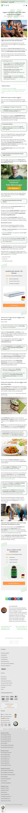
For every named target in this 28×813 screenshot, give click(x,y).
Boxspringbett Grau (5, 761)
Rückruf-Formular (6, 722)
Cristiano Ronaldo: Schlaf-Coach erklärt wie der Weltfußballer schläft (6, 628)
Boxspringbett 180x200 (12, 531)
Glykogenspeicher (11, 393)
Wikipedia (7, 107)
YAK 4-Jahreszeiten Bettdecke (7, 663)
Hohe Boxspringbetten (6, 778)
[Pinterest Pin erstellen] (15, 599)
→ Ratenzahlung (4, 701)
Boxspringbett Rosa (5, 763)
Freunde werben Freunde (6, 683)
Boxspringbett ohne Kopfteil (7, 772)
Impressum (5, 729)
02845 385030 (6, 718)
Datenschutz (10, 729)
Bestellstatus (4, 679)
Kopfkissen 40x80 (5, 788)
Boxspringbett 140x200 (6, 741)
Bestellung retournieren (6, 685)
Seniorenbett (4, 781)
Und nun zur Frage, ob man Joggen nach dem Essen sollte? (14, 89)
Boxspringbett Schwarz (6, 765)
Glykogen (4, 349)
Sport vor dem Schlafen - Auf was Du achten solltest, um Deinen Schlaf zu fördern (21, 628)
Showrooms (3, 677)
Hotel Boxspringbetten (6, 783)
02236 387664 (6, 720)
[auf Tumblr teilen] (21, 599)
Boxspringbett (4, 743)
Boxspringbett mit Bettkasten (7, 770)
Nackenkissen (4, 792)
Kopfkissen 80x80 (5, 790)
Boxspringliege (4, 776)
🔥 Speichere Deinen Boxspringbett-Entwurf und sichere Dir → (13, 1)
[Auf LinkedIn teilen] (18, 599)
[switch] (3, 811)
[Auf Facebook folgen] (2, 725)
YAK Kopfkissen (4, 659)
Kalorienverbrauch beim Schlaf (8, 479)
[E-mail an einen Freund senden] (12, 599)
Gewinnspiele (19, 729)
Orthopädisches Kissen (6, 796)
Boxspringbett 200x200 (6, 735)
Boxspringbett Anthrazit (6, 752)
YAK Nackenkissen (5, 661)
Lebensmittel (12, 254)
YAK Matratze (4, 655)
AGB (15, 729)
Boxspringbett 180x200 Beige (7, 745)
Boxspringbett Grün (5, 759)
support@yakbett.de (7, 716)
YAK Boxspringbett (5, 653)
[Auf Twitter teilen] (9, 599)
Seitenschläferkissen (5, 798)
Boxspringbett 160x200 (6, 739)
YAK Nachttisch (4, 657)
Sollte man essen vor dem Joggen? (9, 88)
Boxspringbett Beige (5, 754)
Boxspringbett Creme (5, 757)
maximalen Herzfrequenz (7, 230)
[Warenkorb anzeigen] (26, 5)
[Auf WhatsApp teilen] (7, 599)
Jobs (24, 729)
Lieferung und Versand (6, 681)
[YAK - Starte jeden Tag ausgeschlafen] (5, 5)
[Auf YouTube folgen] (9, 725)
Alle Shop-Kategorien (5, 665)
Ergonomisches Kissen (6, 800)
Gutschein (3, 687)
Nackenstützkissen (5, 794)
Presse (2, 689)
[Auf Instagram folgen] (6, 725)
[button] (24, 5)
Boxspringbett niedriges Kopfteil (8, 774)
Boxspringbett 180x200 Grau (7, 747)
